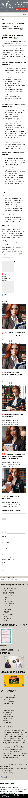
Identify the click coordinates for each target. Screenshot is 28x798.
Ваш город (4, 548)
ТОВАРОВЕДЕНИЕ (8, 614)
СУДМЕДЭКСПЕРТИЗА (9, 589)
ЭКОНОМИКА (7, 605)
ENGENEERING (7, 597)
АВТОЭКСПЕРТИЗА (8, 603)
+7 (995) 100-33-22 (21, 4)
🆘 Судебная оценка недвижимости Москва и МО (6, 277)
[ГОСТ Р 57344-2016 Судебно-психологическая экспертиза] (14, 695)
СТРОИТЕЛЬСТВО (8, 591)
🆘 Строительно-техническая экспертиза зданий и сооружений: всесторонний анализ (12, 375)
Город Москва (7, 699)
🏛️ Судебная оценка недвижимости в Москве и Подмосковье (6, 299)
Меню (25, 14)
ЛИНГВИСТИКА (7, 608)
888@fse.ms (21, 6)
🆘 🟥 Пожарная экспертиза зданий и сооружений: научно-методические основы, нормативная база (13, 456)
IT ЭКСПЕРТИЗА (7, 610)
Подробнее (17, 793)
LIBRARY (5, 620)
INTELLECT (6, 612)
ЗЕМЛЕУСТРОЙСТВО (9, 593)
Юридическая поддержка (7, 577)
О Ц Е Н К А (4, 19)
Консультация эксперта (6, 726)
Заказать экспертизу (21, 9)
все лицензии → (4, 645)
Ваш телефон (5, 542)
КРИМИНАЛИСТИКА (9, 595)
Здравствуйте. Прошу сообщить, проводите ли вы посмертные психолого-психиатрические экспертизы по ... (14, 743)
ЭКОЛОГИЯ (6, 616)
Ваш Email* (4, 532)
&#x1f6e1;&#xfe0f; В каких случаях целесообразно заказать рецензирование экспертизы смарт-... (14, 749)
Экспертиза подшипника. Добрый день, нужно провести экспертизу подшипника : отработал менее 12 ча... (15, 732)
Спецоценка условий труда (7, 773)
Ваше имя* (4, 536)
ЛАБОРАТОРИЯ (7, 618)
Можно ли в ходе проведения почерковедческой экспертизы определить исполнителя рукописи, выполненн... (15, 755)
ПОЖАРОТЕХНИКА (8, 601)
